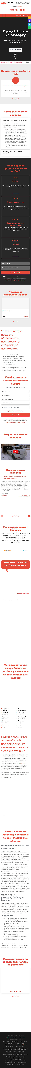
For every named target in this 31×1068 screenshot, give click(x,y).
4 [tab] (18, 98)
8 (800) (17, 10)
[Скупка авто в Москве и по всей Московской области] (7, 2)
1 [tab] (12, 98)
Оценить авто (15, 50)
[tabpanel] (15, 87)
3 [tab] (16, 98)
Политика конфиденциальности (15, 1039)
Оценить (15, 415)
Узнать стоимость (15, 645)
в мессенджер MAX (23, 593)
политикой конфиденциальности (15, 280)
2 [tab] (14, 98)
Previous (2, 516)
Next (29, 516)
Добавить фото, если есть (15, 411)
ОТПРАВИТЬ (15, 272)
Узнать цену (15, 812)
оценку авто (22, 763)
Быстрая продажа (22, 15)
